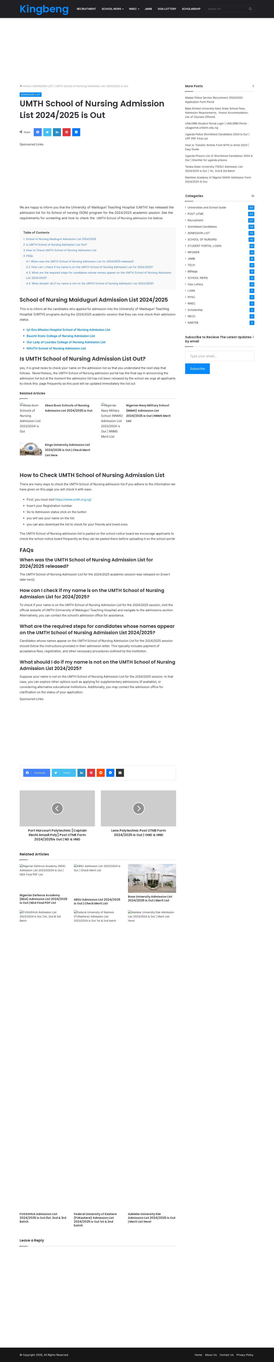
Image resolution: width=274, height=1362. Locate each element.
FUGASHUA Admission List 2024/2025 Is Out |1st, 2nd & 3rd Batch (43, 1218)
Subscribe (197, 369)
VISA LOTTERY (167, 8)
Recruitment (195, 220)
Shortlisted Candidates (202, 226)
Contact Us (227, 1354)
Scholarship (195, 309)
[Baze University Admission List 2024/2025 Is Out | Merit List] (152, 878)
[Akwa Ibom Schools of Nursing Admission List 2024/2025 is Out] (31, 418)
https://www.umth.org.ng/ (73, 499)
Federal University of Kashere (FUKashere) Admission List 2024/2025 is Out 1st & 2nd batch (95, 1219)
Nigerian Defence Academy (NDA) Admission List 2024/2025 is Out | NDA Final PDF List (43, 899)
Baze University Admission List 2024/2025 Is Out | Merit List (150, 898)
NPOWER (193, 252)
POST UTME (196, 213)
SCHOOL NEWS (111, 8)
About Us (211, 1354)
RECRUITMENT (86, 8)
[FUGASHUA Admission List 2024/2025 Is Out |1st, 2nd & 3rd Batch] (44, 1060)
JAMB (148, 8)
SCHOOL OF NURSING (202, 239)
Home (26, 86)
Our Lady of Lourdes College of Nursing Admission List (67, 342)
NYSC (191, 297)
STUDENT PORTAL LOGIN (204, 245)
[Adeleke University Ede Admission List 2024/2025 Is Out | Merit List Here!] (152, 1060)
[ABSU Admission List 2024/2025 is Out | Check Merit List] (98, 880)
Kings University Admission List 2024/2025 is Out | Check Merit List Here (67, 450)
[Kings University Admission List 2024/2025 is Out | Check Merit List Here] (31, 448)
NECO (191, 316)
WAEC (133, 8)
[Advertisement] (137, 50)
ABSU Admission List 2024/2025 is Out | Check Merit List (97, 901)
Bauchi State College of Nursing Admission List (61, 336)
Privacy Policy (244, 1354)
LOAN (191, 290)
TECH (191, 265)
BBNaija (193, 271)
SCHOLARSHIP (191, 8)
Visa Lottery (195, 284)
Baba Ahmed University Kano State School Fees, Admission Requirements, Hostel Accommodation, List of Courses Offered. (217, 112)
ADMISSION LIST (42, 86)
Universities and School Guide (207, 207)
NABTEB (193, 322)
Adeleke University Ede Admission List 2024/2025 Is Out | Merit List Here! (152, 1218)
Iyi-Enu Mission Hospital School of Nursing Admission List (69, 330)
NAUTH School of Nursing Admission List (57, 348)
